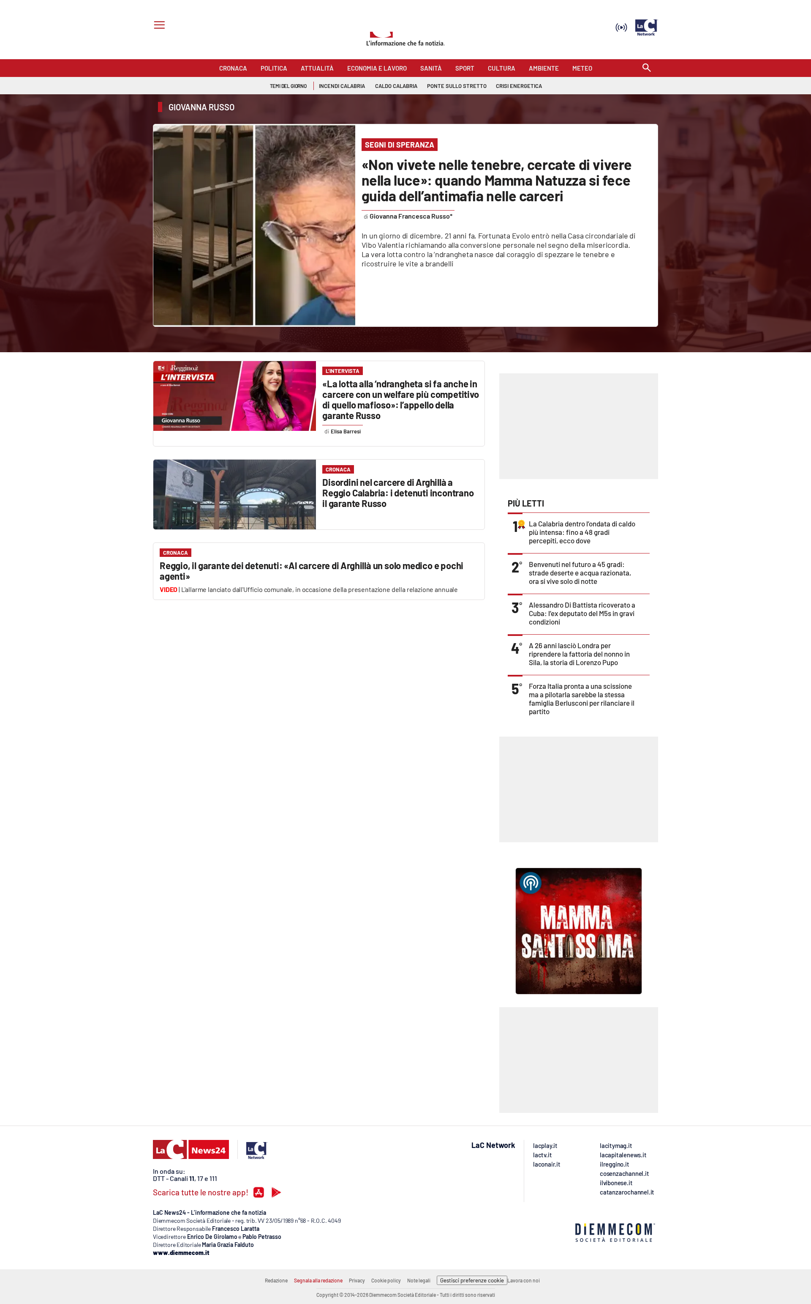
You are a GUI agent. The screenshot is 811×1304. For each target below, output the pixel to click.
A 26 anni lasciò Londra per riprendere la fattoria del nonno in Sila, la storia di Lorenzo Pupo (579, 653)
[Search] (646, 68)
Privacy (357, 1280)
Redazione (276, 1280)
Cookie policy (386, 1280)
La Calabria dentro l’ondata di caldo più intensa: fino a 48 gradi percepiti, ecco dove (582, 532)
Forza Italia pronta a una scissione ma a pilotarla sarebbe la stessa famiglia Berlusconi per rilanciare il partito (581, 698)
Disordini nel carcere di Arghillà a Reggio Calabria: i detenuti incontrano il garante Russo (398, 493)
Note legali (418, 1280)
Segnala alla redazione (318, 1280)
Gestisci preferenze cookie (472, 1280)
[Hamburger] (158, 26)
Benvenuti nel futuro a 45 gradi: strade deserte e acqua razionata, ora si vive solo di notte (580, 572)
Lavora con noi (523, 1280)
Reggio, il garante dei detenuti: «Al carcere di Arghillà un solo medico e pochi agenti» (311, 570)
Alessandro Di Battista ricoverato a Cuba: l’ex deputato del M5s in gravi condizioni (582, 613)
